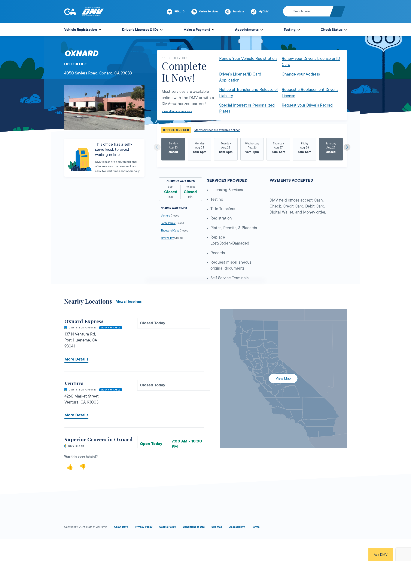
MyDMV (263, 11)
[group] (173, 150)
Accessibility (237, 526)
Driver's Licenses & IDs (140, 30)
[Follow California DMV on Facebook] (281, 528)
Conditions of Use (194, 526)
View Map (283, 378)
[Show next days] (347, 147)
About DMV (121, 526)
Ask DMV (380, 555)
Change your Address (301, 74)
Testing (290, 30)
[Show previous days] (157, 147)
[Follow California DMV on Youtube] (311, 528)
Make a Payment (196, 30)
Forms (255, 526)
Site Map (216, 526)
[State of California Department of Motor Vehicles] (92, 12)
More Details (76, 359)
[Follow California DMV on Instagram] (327, 528)
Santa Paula (168, 223)
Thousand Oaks (170, 230)
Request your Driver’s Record (307, 105)
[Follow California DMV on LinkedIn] (342, 528)
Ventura (166, 215)
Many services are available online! (217, 130)
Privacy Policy (143, 526)
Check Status (331, 30)
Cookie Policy (167, 526)
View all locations (128, 301)
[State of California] (70, 11)
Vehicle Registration (80, 30)
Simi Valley (167, 237)
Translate (238, 11)
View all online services (177, 111)
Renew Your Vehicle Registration (248, 58)
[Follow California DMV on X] (296, 528)
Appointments (247, 30)
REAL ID (179, 11)
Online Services (208, 11)
